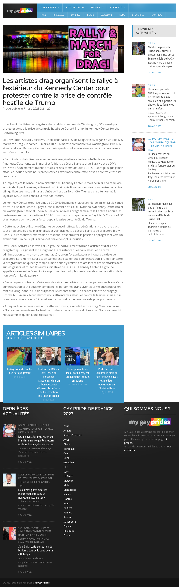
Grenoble (68, 462)
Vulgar (29, 542)
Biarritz (67, 444)
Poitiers (67, 508)
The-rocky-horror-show (31, 482)
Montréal (157, 14)
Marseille (68, 480)
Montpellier (69, 489)
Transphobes (42, 538)
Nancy (67, 494)
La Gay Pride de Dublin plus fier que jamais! (19, 371)
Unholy (22, 542)
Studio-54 (47, 478)
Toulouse (68, 530)
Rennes (67, 512)
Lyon (66, 471)
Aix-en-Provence (72, 435)
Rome (122, 14)
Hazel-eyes (23, 535)
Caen (66, 453)
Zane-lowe (39, 542)
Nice (66, 503)
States (151, 42)
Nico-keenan (154, 142)
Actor (21, 474)
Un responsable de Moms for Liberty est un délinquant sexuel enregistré (78, 375)
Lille (65, 467)
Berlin (90, 14)
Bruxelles (58, 14)
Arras (66, 439)
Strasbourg (69, 521)
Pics (40, 478)
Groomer (46, 531)
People (26, 478)
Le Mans (68, 476)
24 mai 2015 (20, 376)
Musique (31, 538)
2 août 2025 (49, 399)
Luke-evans (48, 474)
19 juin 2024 (107, 392)
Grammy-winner (33, 531)
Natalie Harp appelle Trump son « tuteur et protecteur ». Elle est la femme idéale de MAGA (161, 53)
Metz (66, 485)
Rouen (67, 517)
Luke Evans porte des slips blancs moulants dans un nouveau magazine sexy (32, 493)
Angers (67, 430)
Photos (33, 478)
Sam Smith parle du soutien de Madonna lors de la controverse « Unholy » (35, 550)
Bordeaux (68, 448)
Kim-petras (35, 535)
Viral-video (30, 432)
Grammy (36, 527)
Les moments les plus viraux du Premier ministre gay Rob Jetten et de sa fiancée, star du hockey (161, 161)
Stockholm (138, 14)
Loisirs (39, 474)
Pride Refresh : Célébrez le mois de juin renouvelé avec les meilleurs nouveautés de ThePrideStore (107, 378)
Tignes (67, 526)
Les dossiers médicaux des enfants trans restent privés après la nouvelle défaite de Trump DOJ (160, 211)
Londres (75, 14)
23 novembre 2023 (77, 384)
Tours (66, 535)
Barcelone (106, 14)
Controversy (25, 527)
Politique (166, 142)
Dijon (66, 458)
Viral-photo (161, 146)
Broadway (30, 474)
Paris (43, 14)
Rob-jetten (41, 428)
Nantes (67, 498)
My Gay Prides (42, 582)
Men (20, 478)
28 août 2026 (154, 72)
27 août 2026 (24, 515)
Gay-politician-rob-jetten (161, 138)
